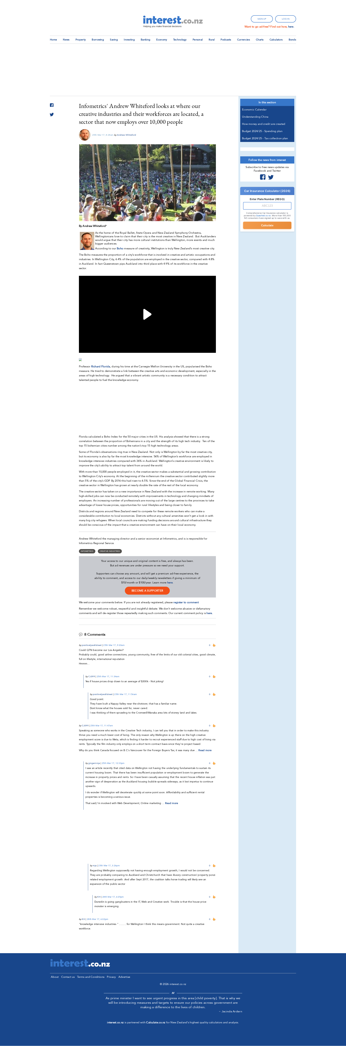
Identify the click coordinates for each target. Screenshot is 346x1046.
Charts (260, 39)
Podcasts (226, 39)
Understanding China (255, 117)
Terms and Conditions (90, 977)
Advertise (124, 977)
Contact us (68, 977)
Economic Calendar (254, 109)
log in (285, 18)
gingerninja (94, 763)
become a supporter (147, 590)
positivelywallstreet (91, 645)
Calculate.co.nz (155, 1022)
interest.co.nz (115, 1022)
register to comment (186, 602)
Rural (212, 39)
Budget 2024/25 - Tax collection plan (265, 138)
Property (81, 39)
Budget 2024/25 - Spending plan (262, 131)
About (55, 977)
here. (291, 26)
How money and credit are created (263, 124)
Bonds (292, 39)
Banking (145, 39)
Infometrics (87, 551)
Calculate (267, 225)
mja (94, 865)
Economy (161, 39)
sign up (262, 18)
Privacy (111, 977)
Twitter (270, 177)
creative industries (110, 551)
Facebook (262, 177)
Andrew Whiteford (126, 134)
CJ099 (91, 676)
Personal (198, 39)
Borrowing (98, 39)
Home (53, 39)
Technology (180, 39)
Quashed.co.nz (263, 215)
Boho (120, 248)
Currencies (243, 39)
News (66, 39)
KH (99, 896)
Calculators (276, 39)
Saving (114, 39)
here (170, 582)
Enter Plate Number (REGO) (267, 199)
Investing (129, 39)
